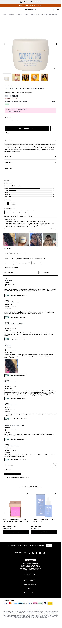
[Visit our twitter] (33, 553)
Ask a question (28, 92)
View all (54, 101)
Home (4, 14)
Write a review (20, 92)
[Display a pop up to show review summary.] (16, 527)
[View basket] (58, 9)
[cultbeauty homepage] (30, 9)
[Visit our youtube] (40, 553)
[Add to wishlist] (53, 128)
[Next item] (57, 513)
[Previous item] (4, 513)
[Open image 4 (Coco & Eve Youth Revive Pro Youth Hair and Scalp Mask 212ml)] (35, 77)
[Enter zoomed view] (55, 68)
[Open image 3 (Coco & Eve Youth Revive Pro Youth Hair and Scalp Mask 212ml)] (25, 77)
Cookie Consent (30, 573)
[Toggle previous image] (4, 44)
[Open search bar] (6, 9)
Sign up (49, 545)
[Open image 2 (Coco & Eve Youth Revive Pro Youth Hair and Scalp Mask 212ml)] (16, 77)
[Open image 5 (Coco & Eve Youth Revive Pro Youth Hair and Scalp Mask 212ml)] (44, 77)
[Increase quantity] (17, 121)
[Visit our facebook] (29, 553)
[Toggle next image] (57, 44)
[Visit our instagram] (36, 553)
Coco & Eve (11, 14)
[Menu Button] (2, 9)
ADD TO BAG (16, 532)
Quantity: (8, 117)
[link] (54, 9)
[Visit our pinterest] (44, 553)
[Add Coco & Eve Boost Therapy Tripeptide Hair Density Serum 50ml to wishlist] (55, 494)
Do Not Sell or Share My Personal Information (30, 575)
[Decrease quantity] (7, 121)
